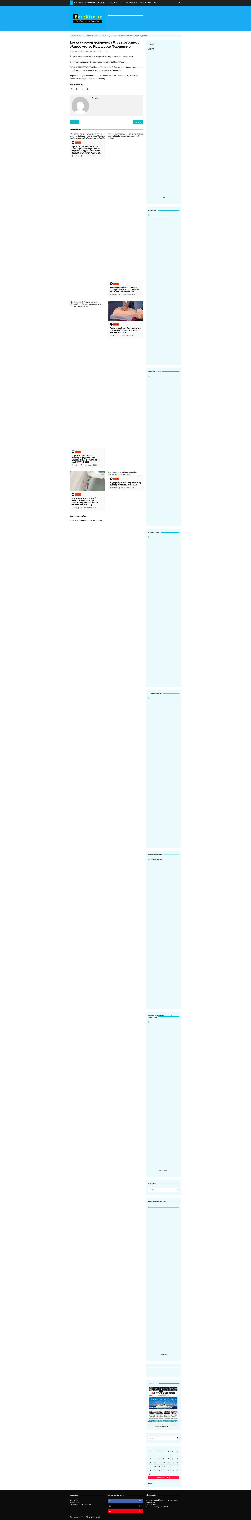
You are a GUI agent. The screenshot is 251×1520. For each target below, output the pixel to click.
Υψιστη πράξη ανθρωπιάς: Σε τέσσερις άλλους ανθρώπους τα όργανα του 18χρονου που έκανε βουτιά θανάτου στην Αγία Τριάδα (86, 149)
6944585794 (74, 1502)
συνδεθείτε (97, 520)
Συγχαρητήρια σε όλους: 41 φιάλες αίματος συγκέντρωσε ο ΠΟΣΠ (125, 483)
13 (164, 1463)
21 (168, 1466)
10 (150, 1463)
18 (155, 1466)
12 (159, 1463)
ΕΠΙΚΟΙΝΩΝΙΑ (145, 3)
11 (155, 1463)
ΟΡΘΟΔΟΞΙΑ (112, 3)
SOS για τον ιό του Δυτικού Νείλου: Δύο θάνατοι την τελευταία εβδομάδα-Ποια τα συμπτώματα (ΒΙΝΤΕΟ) (85, 501)
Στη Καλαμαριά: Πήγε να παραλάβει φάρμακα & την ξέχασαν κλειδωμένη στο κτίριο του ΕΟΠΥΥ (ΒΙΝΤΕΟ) (86, 458)
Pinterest (87, 89)
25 (155, 1470)
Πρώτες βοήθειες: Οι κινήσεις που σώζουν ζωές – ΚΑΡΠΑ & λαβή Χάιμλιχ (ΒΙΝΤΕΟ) (125, 330)
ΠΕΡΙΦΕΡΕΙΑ (90, 3)
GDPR (155, 3)
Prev (75, 122)
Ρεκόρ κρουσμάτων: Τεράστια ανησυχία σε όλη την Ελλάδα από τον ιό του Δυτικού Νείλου (124, 289)
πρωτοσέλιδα (159, 1426)
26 (159, 1470)
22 (173, 1466)
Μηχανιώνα (74, 1500)
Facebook (72, 89)
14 (168, 1463)
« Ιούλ (150, 1483)
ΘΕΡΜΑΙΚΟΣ (78, 3)
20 (164, 1466)
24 (150, 1470)
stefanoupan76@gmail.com (80, 1504)
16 (177, 1463)
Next (137, 122)
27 (164, 1470)
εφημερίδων (167, 1426)
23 (177, 1466)
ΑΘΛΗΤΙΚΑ (101, 3)
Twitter (77, 89)
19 (159, 1466)
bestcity (74, 51)
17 (150, 1466)
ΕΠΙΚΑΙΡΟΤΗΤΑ (132, 3)
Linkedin (82, 89)
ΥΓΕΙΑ (122, 3)
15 (173, 1463)
